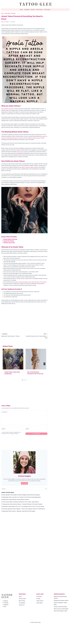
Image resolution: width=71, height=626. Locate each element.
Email (27, 428)
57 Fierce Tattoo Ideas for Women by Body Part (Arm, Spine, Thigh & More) (20, 501)
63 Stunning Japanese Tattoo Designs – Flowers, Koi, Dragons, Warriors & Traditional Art (23, 508)
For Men (33, 9)
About (21, 9)
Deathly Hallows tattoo (34, 138)
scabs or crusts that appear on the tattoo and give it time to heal (30, 282)
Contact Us (21, 605)
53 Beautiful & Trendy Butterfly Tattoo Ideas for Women (15, 499)
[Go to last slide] (4, 364)
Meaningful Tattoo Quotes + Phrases (10, 335)
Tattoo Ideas (7, 13)
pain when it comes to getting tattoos (28, 167)
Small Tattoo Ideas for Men (60, 610)
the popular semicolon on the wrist (14, 138)
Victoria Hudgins (5, 21)
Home (2, 13)
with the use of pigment (22, 151)
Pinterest (5, 600)
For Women (27, 9)
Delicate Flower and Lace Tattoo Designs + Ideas (36, 335)
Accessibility (22, 602)
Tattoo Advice (39, 9)
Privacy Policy (22, 598)
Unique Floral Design (8, 241)
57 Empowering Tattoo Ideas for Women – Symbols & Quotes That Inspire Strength (21, 504)
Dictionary (13, 13)
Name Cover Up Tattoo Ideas (61, 608)
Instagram (5, 604)
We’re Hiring (22, 600)
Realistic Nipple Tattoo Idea (10, 239)
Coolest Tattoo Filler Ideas (60, 606)
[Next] (44, 364)
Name (4, 428)
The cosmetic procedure (7, 108)
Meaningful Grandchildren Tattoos (60, 597)
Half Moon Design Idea (9, 242)
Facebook (5, 602)
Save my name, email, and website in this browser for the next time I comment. (11, 433)
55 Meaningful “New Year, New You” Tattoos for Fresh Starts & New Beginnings (21, 497)
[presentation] (13, 359)
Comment (5, 412)
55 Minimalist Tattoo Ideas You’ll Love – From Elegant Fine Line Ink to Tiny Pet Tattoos (22, 506)
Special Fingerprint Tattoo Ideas (60, 603)
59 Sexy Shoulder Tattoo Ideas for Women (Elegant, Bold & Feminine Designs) (20, 494)
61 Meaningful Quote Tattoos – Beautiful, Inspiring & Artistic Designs (18, 511)
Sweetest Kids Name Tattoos (61, 600)
